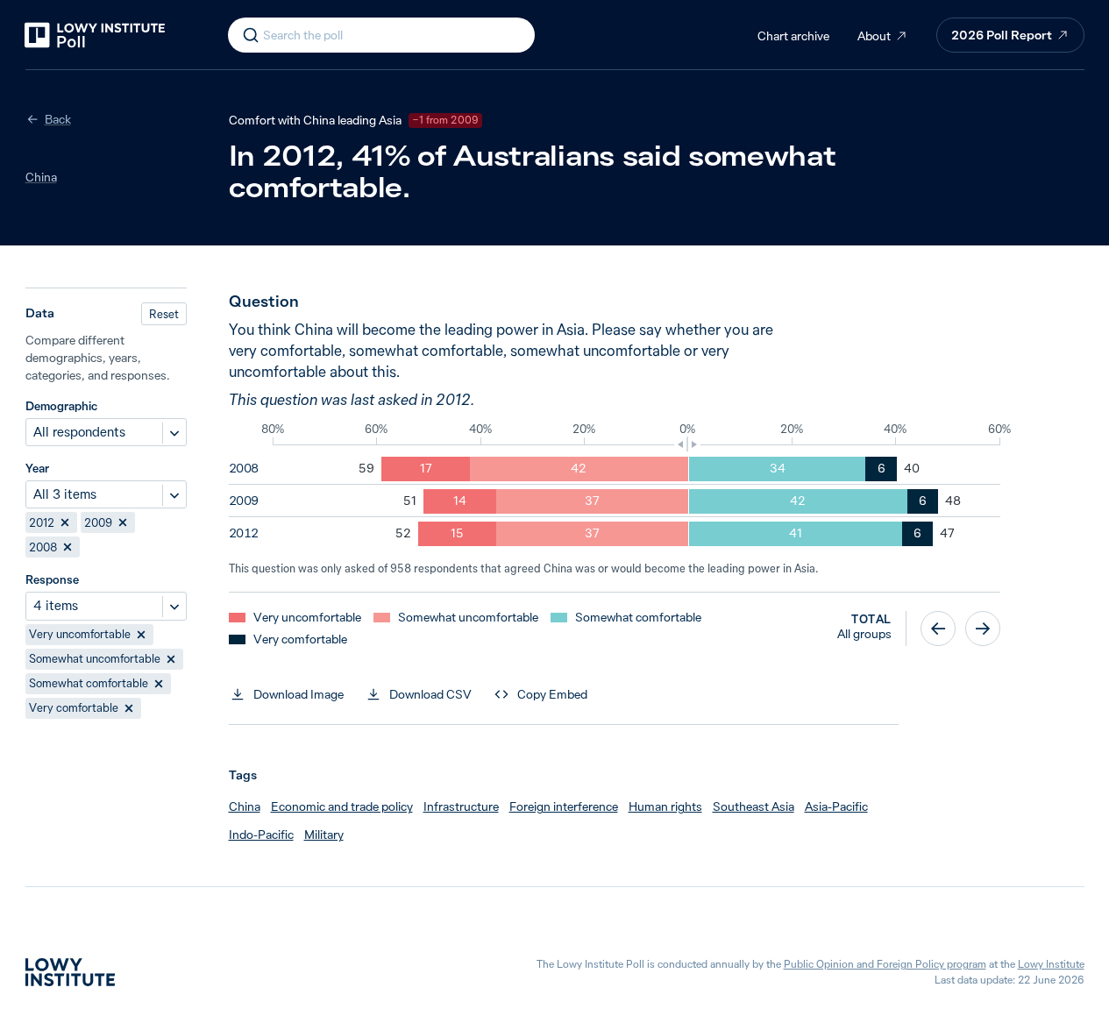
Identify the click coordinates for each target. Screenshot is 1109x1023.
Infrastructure (461, 806)
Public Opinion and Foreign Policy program (885, 963)
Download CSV (430, 694)
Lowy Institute (1051, 963)
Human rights (665, 806)
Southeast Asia (753, 806)
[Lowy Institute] (70, 972)
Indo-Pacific (261, 834)
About (874, 36)
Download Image (298, 694)
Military (324, 834)
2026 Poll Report (1001, 35)
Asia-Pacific (836, 806)
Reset (164, 314)
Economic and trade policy (342, 806)
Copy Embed (552, 694)
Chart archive (793, 36)
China (41, 177)
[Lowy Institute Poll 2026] (95, 35)
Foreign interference (563, 806)
